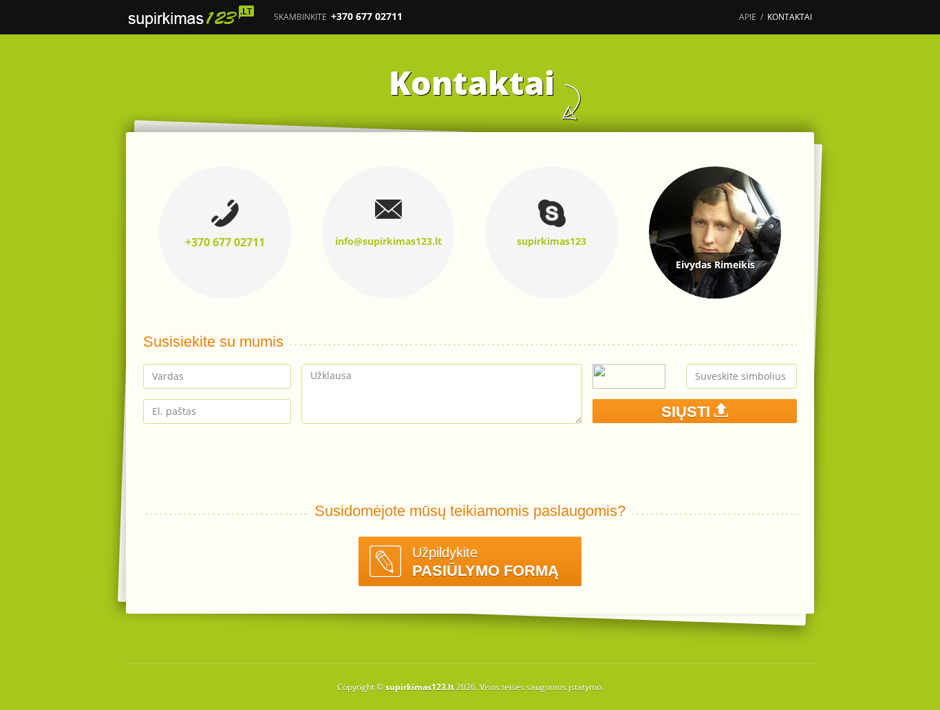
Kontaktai (789, 17)
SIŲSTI (687, 411)
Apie (747, 17)
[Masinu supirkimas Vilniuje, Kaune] (195, 17)
